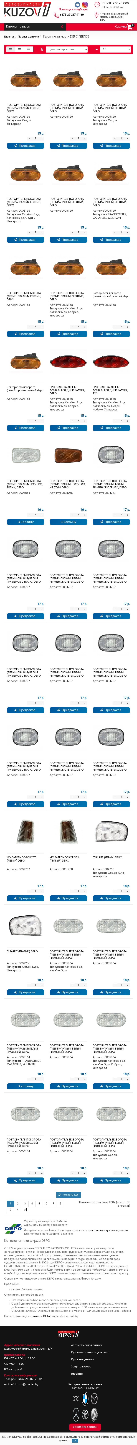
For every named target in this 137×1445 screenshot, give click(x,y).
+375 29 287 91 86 (72, 14)
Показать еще (70, 1195)
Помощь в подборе (73, 9)
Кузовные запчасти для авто (90, 1352)
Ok (75, 1441)
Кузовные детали (82, 1359)
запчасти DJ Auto (41, 1316)
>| (25, 1209)
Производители (28, 36)
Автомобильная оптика (86, 1345)
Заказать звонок (85, 1427)
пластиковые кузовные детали (108, 1230)
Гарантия (77, 1373)
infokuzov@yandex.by (24, 1384)
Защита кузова (81, 1366)
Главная (9, 36)
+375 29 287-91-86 (29, 1379)
